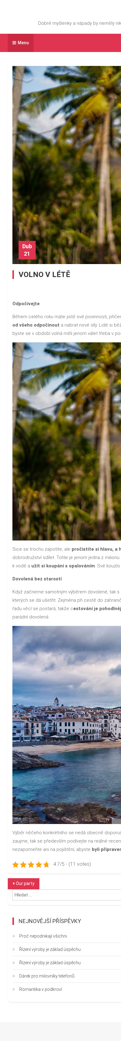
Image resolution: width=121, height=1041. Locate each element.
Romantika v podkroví (40, 989)
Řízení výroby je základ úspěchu (50, 949)
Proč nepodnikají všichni (43, 936)
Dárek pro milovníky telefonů (46, 976)
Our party (25, 883)
